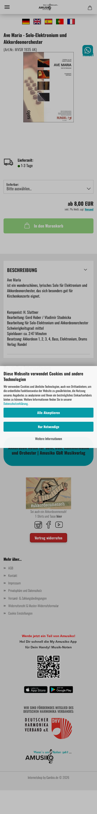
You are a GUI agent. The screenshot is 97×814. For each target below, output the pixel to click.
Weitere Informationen (48, 438)
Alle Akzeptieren (48, 412)
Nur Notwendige (48, 426)
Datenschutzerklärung (16, 403)
